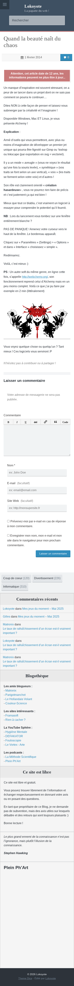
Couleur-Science (16, 703)
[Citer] (55, 421)
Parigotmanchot (15, 694)
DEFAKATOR (14, 736)
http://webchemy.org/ (35, 276)
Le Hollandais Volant (18, 699)
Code (65, 422)
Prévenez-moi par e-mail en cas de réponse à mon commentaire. (36, 524)
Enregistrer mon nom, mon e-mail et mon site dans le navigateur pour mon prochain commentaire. (34, 540)
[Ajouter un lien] (45, 421)
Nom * (11, 465)
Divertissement (47, 578)
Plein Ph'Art (12, 761)
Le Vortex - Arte (15, 744)
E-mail (11, 483)
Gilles (6, 616)
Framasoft (11, 715)
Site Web (13, 500)
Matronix (8, 624)
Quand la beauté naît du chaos (32, 41)
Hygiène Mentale (16, 731)
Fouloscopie (13, 740)
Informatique (14, 586)
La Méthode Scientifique (20, 756)
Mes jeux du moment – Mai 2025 (43, 608)
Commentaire (12, 415)
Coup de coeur (16, 578)
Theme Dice (25, 978)
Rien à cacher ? (15, 719)
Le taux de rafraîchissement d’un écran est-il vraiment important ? (37, 630)
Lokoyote (33, 6)
